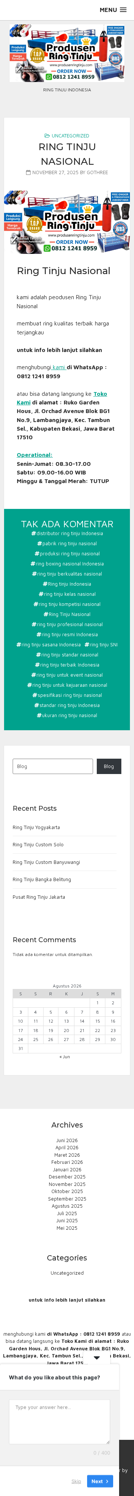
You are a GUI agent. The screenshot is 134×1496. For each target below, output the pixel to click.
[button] (113, 10)
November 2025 (67, 1184)
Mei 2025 (67, 1228)
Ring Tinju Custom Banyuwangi (46, 862)
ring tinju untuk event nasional (69, 675)
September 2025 (67, 1199)
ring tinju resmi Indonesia (70, 634)
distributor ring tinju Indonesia (69, 533)
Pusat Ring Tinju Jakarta (39, 897)
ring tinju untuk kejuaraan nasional (69, 685)
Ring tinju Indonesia (69, 584)
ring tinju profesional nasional (70, 624)
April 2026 (67, 1147)
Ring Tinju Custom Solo (38, 844)
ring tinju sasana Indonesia (51, 644)
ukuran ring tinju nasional (69, 715)
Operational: (35, 454)
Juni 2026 (67, 1140)
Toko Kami (74, 1341)
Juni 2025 (67, 1220)
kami (60, 367)
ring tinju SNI (104, 644)
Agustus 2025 (67, 1206)
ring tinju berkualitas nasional (69, 574)
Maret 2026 (67, 1155)
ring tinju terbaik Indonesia (69, 665)
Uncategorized (70, 136)
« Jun (65, 1056)
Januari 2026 (67, 1169)
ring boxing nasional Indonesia (70, 564)
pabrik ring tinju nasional (69, 543)
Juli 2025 (67, 1213)
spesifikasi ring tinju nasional (70, 695)
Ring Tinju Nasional (69, 614)
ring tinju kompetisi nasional (69, 604)
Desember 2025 (67, 1177)
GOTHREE (97, 172)
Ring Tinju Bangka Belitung (42, 879)
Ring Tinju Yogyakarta (36, 827)
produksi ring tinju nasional (70, 553)
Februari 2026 (67, 1162)
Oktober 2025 (67, 1191)
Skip (76, 1481)
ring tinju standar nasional (69, 655)
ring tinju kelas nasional (70, 594)
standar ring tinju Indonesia (69, 705)
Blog (109, 766)
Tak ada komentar (68, 524)
